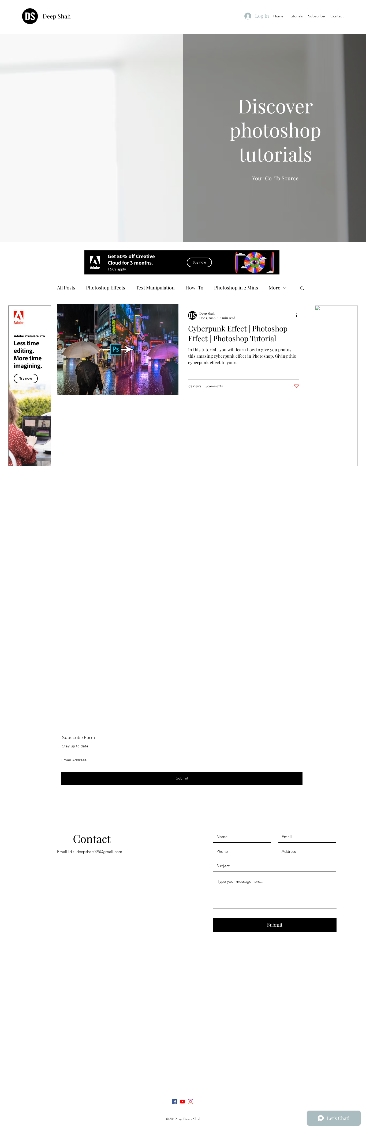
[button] (302, 288)
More (274, 287)
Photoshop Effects (105, 287)
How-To (194, 287)
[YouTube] (182, 1101)
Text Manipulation (155, 287)
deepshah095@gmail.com (99, 851)
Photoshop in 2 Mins (236, 287)
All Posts (66, 287)
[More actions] (298, 315)
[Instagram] (190, 1101)
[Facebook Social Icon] (174, 1101)
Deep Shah (57, 16)
